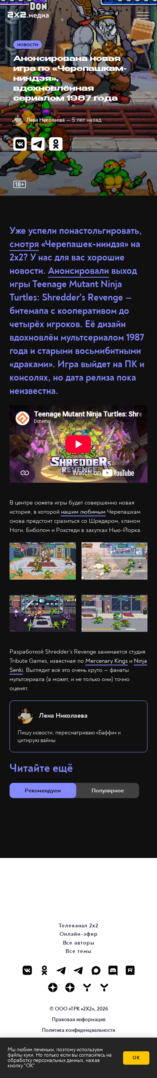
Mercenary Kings (106, 661)
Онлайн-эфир (78, 934)
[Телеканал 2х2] (61, 970)
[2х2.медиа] (70, 987)
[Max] (96, 970)
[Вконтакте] (27, 970)
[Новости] (104, 987)
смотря (24, 244)
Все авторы (79, 942)
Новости (27, 44)
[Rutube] (130, 970)
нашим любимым (83, 512)
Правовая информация (79, 1019)
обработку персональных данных (45, 1060)
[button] (143, 15)
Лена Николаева (45, 120)
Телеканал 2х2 (78, 925)
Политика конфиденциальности (78, 1030)
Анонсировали (78, 271)
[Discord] (113, 970)
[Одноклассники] (44, 970)
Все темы (78, 951)
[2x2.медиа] (78, 970)
